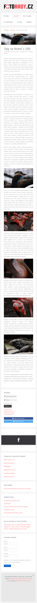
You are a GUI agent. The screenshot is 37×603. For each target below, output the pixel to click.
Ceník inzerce (25, 581)
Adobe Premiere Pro (9, 476)
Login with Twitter (19, 421)
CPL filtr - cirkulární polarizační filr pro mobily (15, 529)
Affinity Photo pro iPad (9, 470)
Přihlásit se (8, 406)
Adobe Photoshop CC (9, 463)
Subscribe (7, 565)
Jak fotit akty (7, 503)
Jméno (6, 547)
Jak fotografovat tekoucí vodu (11, 500)
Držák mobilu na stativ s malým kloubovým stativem (17, 524)
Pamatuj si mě (8, 403)
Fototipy (19, 22)
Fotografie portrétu (9, 509)
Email (5, 541)
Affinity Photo (7, 466)
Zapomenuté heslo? (9, 414)
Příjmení (6, 553)
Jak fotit (16, 16)
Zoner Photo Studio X (9, 473)
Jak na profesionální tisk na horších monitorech (16, 506)
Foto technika (27, 16)
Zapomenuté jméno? (9, 412)
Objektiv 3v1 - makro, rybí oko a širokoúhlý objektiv (17, 527)
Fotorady (6, 16)
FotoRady (6, 30)
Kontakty (29, 22)
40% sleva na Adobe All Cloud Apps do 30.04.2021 (17, 488)
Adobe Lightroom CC (9, 459)
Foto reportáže (8, 22)
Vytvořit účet (7, 410)
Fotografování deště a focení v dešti (13, 512)
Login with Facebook (19, 418)
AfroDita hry (18, 581)
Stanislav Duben (14, 578)
